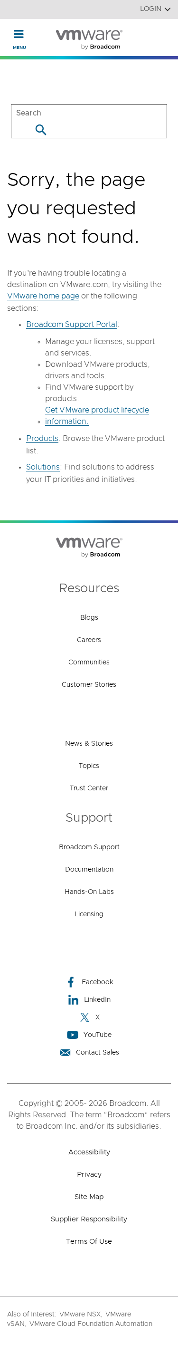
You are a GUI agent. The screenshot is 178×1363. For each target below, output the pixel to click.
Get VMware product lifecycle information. (97, 415)
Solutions (43, 467)
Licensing (89, 914)
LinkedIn (97, 1000)
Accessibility (89, 1152)
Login (150, 9)
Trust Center (89, 788)
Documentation (89, 869)
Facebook (97, 982)
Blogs (89, 617)
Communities (89, 662)
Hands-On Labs (89, 892)
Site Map (89, 1196)
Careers (89, 640)
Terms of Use (89, 1241)
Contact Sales (97, 1052)
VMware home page (43, 296)
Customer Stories (89, 685)
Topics (89, 766)
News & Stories (89, 743)
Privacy (89, 1174)
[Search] (41, 129)
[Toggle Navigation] (19, 34)
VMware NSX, (81, 1314)
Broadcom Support (89, 847)
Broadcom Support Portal (71, 324)
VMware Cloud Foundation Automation (90, 1324)
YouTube (98, 1035)
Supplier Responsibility (89, 1219)
